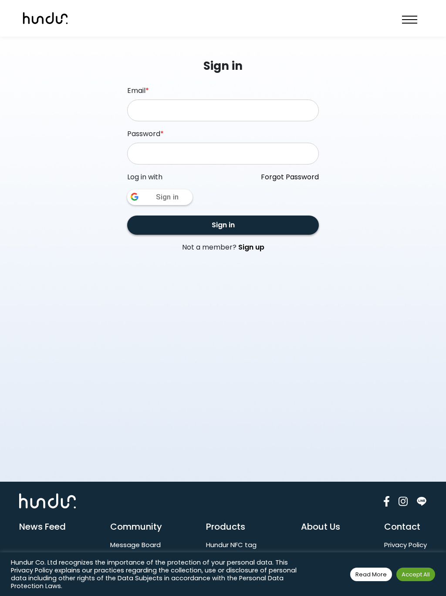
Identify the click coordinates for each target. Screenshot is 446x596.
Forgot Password (290, 177)
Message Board (135, 544)
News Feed (42, 527)
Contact (402, 527)
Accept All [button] (416, 574)
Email (138, 91)
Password (145, 134)
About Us (320, 527)
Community (136, 527)
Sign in (223, 225)
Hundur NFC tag (231, 544)
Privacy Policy (405, 544)
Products (225, 527)
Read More (371, 574)
